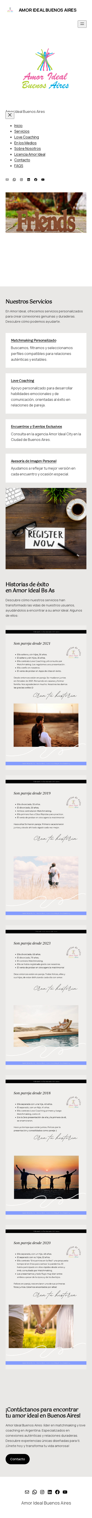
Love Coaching (22, 381)
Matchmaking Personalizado (33, 340)
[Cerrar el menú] (9, 115)
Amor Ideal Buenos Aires (48, 10)
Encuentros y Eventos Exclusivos (36, 426)
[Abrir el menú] (82, 24)
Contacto (17, 1459)
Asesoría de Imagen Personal (33, 461)
